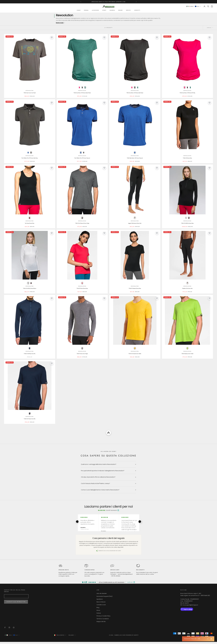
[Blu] (28, 152)
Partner (99, 613)
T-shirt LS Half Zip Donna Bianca (29, 288)
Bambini (112, 10)
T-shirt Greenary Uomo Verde (187, 353)
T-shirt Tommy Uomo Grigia (82, 353)
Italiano (71, 635)
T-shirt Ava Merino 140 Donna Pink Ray (187, 93)
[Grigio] (82, 87)
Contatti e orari (101, 605)
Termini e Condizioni (103, 619)
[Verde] (85, 87)
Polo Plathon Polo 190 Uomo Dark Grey (30, 158)
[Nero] (29, 218)
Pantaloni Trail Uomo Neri (187, 288)
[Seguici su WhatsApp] (14, 627)
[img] (101, 510)
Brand (120, 10)
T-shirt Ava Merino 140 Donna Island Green (82, 93)
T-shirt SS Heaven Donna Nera (135, 288)
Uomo (79, 10)
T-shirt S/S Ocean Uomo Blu (29, 419)
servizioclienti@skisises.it (125, 574)
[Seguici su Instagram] (9, 627)
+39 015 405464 (115, 576)
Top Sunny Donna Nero (29, 223)
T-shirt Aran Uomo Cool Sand (30, 93)
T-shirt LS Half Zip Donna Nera (187, 223)
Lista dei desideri (102, 593)
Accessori (95, 10)
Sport (104, 10)
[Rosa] (79, 87)
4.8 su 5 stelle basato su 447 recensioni (111, 582)
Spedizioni (100, 599)
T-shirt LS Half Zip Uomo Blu (29, 353)
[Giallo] (135, 348)
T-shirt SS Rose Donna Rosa (82, 288)
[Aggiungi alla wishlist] (51, 37)
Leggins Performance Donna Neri (134, 223)
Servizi (128, 10)
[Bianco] (186, 218)
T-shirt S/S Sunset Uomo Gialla (135, 353)
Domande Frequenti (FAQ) (104, 596)
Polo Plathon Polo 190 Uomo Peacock (82, 158)
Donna (86, 10)
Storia (98, 610)
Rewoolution (29, 90)
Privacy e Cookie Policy (103, 616)
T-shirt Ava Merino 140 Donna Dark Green (134, 93)
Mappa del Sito (101, 621)
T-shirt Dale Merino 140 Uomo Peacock (135, 158)
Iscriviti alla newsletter (16, 602)
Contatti (137, 10)
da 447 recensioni (111, 510)
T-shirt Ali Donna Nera (187, 158)
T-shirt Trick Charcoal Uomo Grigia (82, 223)
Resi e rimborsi (101, 602)
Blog (98, 607)
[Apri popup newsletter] (207, 639)
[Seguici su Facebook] (5, 627)
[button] (194, 6)
